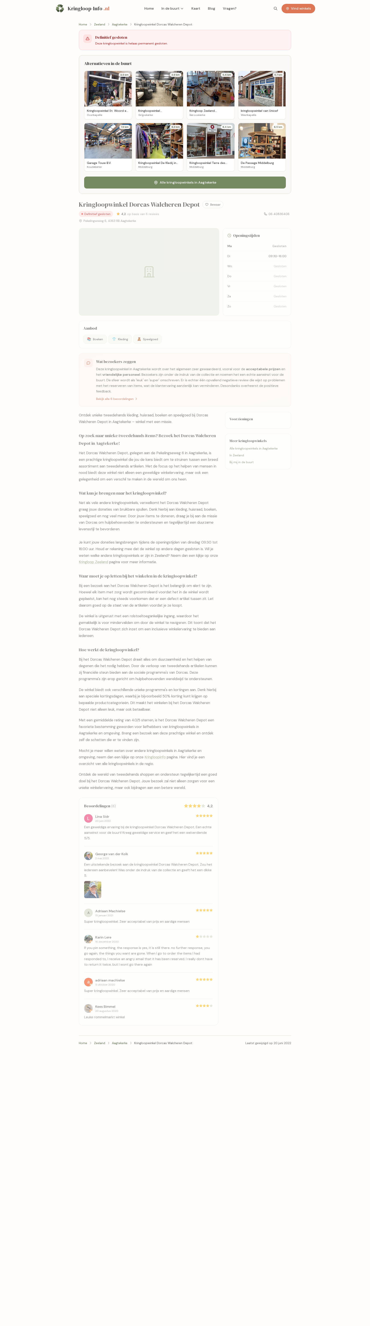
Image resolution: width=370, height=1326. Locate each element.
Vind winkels (301, 8)
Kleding (120, 339)
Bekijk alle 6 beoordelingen (115, 399)
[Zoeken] (275, 8)
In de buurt (170, 8)
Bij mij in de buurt (242, 462)
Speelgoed (147, 339)
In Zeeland (237, 455)
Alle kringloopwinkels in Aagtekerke (188, 182)
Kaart (195, 8)
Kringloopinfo (155, 757)
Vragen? (229, 8)
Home (149, 8)
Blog (211, 8)
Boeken (95, 339)
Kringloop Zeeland (93, 562)
